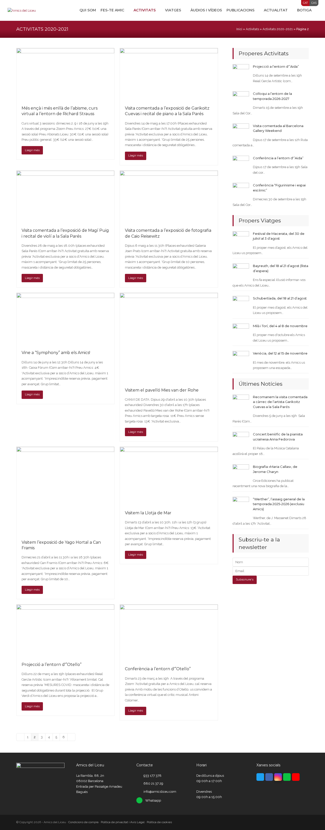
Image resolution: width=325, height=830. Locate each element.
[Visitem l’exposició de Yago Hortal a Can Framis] (65, 490)
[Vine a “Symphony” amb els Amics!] (65, 319)
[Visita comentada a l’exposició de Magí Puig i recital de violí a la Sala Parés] (65, 196)
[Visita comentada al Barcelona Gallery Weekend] (241, 131)
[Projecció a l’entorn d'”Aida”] (241, 72)
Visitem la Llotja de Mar (148, 512)
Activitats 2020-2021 (278, 29)
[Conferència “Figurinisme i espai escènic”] (241, 191)
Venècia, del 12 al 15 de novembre (280, 353)
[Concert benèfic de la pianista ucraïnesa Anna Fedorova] (241, 440)
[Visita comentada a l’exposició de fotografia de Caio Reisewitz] (169, 196)
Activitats (252, 29)
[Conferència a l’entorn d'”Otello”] (169, 632)
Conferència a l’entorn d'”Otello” (158, 668)
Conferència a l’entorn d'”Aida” (278, 158)
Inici (239, 29)
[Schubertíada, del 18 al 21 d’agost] (241, 304)
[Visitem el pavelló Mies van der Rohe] (169, 337)
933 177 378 (152, 776)
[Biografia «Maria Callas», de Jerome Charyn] (241, 472)
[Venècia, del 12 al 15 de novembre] (241, 359)
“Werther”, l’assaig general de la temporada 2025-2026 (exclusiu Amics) (279, 504)
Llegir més (32, 150)
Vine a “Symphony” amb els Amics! (56, 352)
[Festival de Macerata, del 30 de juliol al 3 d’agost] (241, 239)
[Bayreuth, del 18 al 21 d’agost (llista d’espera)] (241, 271)
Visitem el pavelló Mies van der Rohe (162, 390)
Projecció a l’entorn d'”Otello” (52, 664)
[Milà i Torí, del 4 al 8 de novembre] (241, 331)
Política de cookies (159, 822)
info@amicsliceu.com (159, 791)
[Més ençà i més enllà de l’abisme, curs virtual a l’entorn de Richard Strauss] (65, 74)
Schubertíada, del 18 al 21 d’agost (280, 298)
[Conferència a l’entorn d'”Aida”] (241, 164)
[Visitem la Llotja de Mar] (169, 476)
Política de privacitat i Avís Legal (122, 822)
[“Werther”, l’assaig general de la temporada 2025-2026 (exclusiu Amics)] (241, 505)
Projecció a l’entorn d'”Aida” (276, 66)
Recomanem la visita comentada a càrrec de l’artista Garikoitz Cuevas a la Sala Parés (280, 402)
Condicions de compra (83, 822)
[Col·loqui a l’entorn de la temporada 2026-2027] (241, 99)
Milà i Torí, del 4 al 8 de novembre (280, 326)
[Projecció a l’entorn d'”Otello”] (65, 630)
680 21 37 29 (153, 783)
